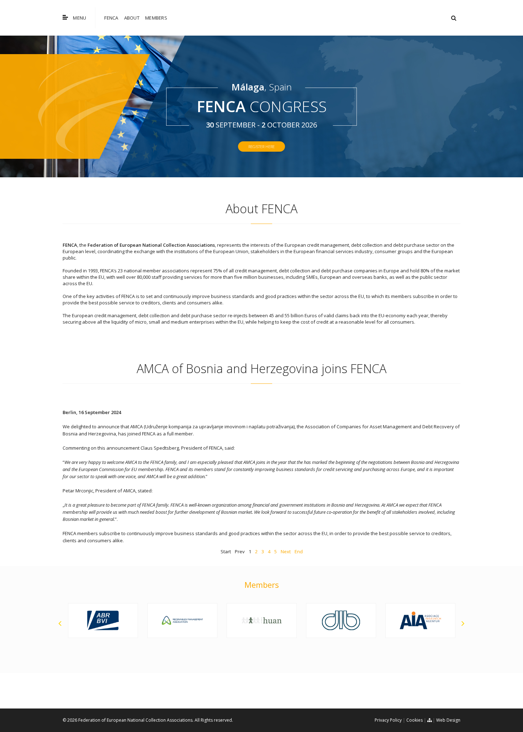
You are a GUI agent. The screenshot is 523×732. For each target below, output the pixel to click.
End (299, 551)
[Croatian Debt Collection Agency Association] (229, 620)
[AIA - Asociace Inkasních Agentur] (387, 620)
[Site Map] (429, 720)
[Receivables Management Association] (149, 620)
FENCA (111, 18)
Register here (261, 146)
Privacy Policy (388, 720)
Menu (79, 18)
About (131, 18)
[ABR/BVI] (70, 620)
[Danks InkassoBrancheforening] (308, 620)
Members (156, 18)
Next (286, 551)
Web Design (448, 720)
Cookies (414, 720)
